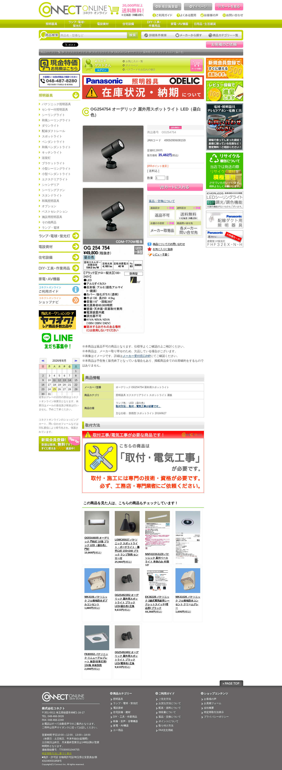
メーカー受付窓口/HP (136, 356)
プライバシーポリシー (216, 716)
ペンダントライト (53, 141)
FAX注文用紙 (166, 730)
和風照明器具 (50, 200)
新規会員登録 (167, 6)
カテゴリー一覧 (223, 35)
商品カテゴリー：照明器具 (59, 95)
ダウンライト (50, 125)
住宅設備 (128, 24)
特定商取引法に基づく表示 (57, 753)
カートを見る (229, 6)
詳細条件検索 (156, 35)
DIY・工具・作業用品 (154, 24)
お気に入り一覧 (134, 61)
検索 (132, 35)
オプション (49, 206)
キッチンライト (52, 152)
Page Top (231, 683)
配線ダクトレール (53, 131)
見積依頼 (224, 45)
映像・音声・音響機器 (125, 721)
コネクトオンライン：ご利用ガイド (59, 289)
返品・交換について (162, 201)
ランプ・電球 (50, 227)
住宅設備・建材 (121, 712)
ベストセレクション (55, 211)
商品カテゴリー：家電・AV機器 (59, 278)
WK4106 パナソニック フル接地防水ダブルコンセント (95, 600)
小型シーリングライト (56, 168)
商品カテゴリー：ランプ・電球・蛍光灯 (59, 235)
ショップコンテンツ (216, 693)
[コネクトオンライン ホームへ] (91, 9)
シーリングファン (53, 190)
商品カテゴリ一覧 (51, 52)
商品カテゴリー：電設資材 (59, 246)
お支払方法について (170, 703)
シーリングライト (53, 114)
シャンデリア (50, 184)
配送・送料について (170, 707)
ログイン (101, 70)
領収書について (167, 712)
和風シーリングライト (56, 120)
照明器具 (51, 24)
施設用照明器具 (52, 217)
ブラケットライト (53, 163)
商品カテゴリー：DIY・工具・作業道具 (59, 268)
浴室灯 (46, 157)
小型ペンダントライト (56, 174)
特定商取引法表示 (214, 712)
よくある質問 (186, 15)
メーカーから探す (188, 35)
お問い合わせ (233, 15)
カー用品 (118, 730)
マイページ (198, 6)
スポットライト (52, 136)
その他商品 (49, 222)
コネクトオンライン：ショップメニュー (59, 300)
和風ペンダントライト (56, 147)
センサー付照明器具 (55, 109)
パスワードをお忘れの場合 (140, 69)
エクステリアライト (55, 179)
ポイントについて (168, 721)
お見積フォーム (212, 703)
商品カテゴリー (122, 693)
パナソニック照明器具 (56, 104)
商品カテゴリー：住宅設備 (59, 257)
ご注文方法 (165, 699)
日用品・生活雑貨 (205, 24)
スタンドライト (52, 195)
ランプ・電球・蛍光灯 (77, 24)
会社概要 (209, 707)
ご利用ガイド (162, 15)
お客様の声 (209, 15)
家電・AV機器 (179, 24)
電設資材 (103, 24)
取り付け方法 (166, 725)
